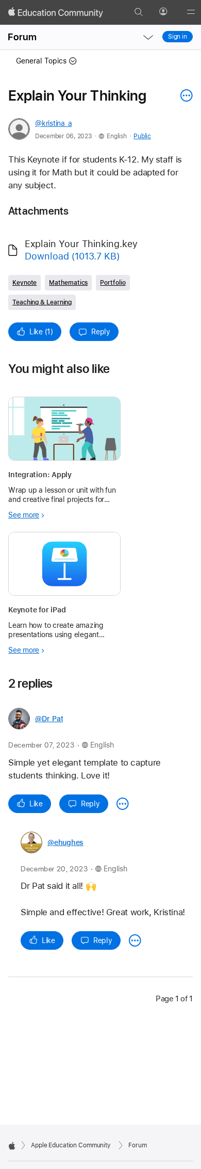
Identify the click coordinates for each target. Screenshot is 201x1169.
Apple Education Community (71, 1145)
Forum (22, 37)
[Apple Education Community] (55, 12)
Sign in (177, 36)
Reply (100, 332)
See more (23, 515)
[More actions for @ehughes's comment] (135, 940)
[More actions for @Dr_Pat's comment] (122, 804)
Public (141, 136)
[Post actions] (184, 95)
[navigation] (148, 37)
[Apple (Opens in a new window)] (11, 1145)
